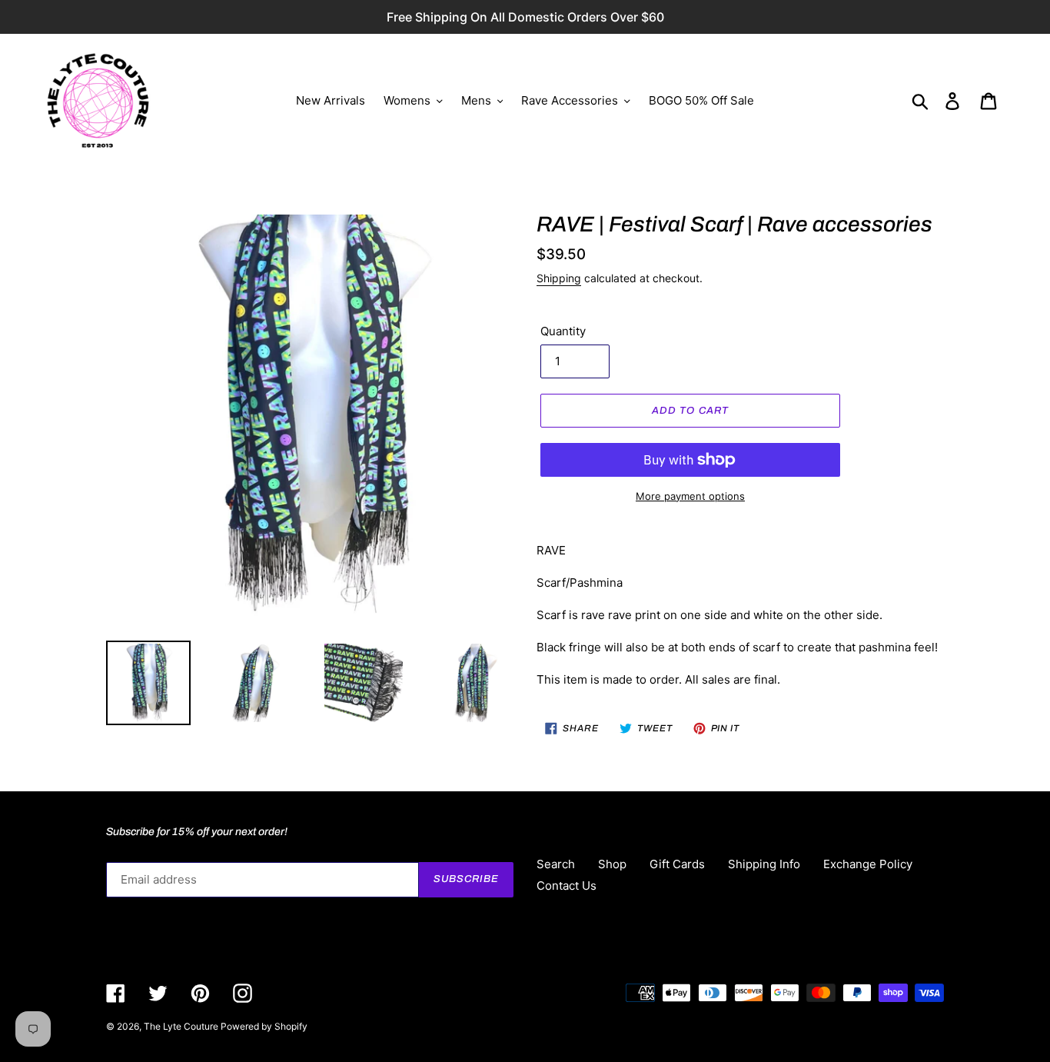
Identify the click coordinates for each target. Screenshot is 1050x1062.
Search (556, 864)
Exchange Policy (867, 864)
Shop (612, 864)
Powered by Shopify (264, 1026)
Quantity (563, 331)
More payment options (690, 496)
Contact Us (566, 885)
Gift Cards (677, 864)
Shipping (559, 278)
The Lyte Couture (182, 1026)
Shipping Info (764, 864)
